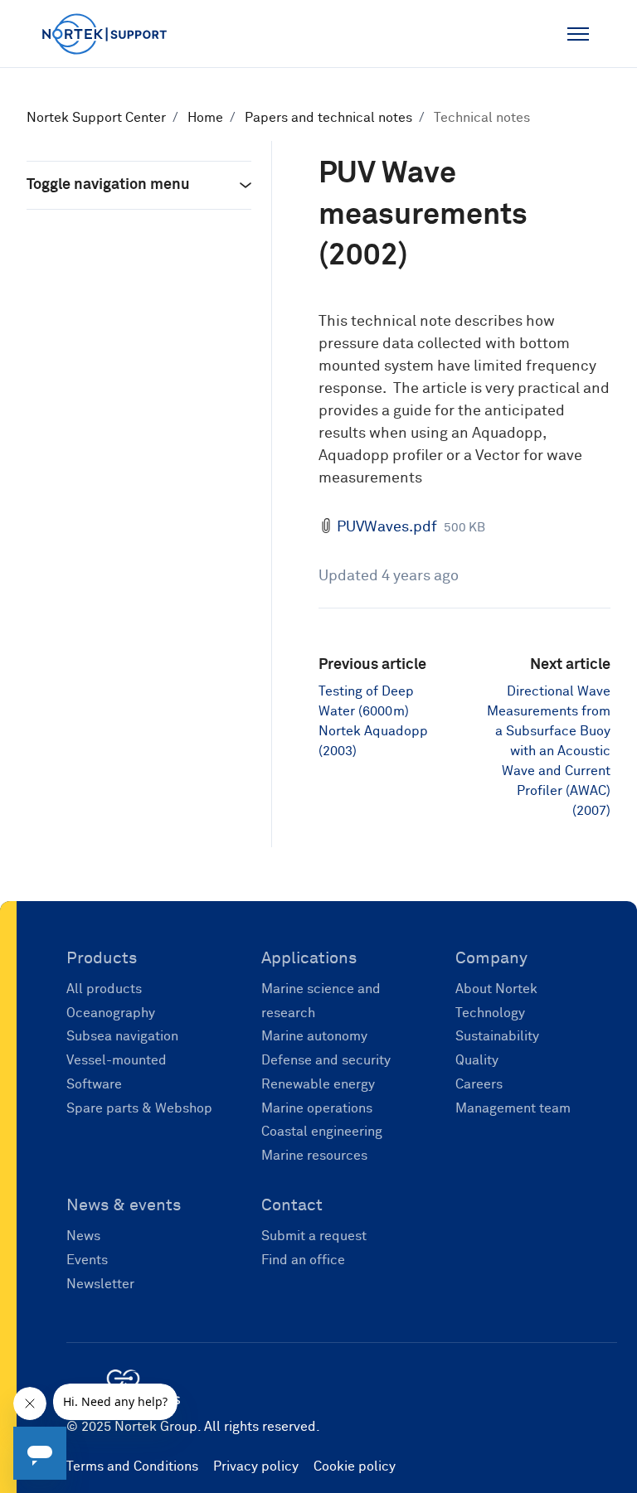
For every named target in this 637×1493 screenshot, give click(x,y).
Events (87, 1260)
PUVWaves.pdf (387, 527)
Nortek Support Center (96, 117)
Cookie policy (355, 1466)
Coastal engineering (321, 1131)
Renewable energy (318, 1084)
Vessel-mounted (116, 1060)
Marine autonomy (314, 1036)
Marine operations (316, 1108)
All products (104, 989)
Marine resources (314, 1155)
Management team (513, 1108)
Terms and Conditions (132, 1466)
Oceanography (110, 1013)
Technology (490, 1013)
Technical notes (482, 117)
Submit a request (314, 1236)
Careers (479, 1084)
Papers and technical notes (328, 117)
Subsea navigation (122, 1036)
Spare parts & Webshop (139, 1108)
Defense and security (326, 1060)
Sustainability (497, 1036)
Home (205, 117)
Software (94, 1084)
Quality (476, 1060)
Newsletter (100, 1284)
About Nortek (496, 989)
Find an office (303, 1260)
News (83, 1236)
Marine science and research (321, 1001)
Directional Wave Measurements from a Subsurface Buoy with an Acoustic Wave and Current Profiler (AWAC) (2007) (548, 751)
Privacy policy (256, 1466)
